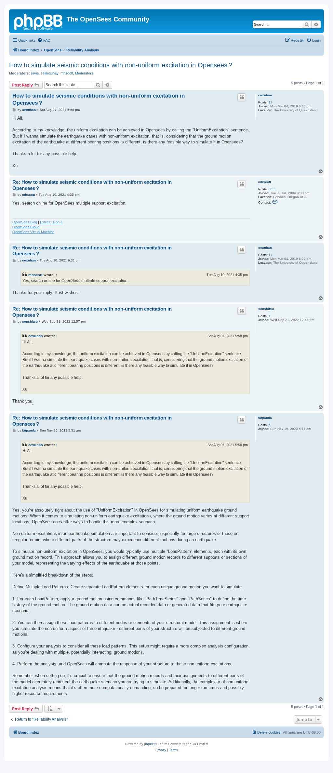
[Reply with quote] (241, 97)
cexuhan (265, 95)
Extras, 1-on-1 (51, 222)
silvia (35, 73)
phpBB (149, 744)
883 (271, 189)
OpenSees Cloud (25, 227)
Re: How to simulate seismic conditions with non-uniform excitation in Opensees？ (92, 185)
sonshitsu (266, 309)
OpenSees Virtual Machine (33, 232)
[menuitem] (43, 40)
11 (270, 102)
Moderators (84, 73)
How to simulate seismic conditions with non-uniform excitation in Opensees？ (121, 65)
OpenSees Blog (24, 222)
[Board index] (39, 21)
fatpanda (265, 418)
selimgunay (50, 73)
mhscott (66, 73)
